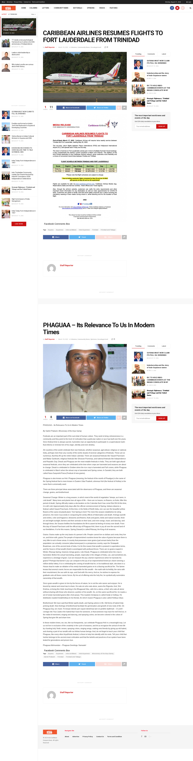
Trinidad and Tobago (108, 230)
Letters (45, 8)
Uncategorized (95, 47)
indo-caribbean (71, 230)
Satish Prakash (49, 657)
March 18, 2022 (63, 47)
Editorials (77, 8)
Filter (32, 14)
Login (189, 2)
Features (113, 8)
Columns (33, 8)
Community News (61, 8)
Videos (102, 8)
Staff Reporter (50, 47)
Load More (19, 224)
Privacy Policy (18, 2)
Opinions (90, 8)
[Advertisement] (19, 89)
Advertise (10, 2)
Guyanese (59, 230)
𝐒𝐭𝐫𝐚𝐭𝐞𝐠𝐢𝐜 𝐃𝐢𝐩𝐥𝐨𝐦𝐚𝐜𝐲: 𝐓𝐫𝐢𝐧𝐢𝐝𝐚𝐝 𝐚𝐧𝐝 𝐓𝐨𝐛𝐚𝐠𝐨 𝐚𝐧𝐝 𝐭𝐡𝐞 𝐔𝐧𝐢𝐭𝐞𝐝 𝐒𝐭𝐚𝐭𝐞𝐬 (158, 100)
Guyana (50, 230)
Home (23, 8)
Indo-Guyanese (84, 230)
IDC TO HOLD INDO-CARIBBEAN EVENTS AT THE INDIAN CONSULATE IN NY (158, 88)
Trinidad (95, 230)
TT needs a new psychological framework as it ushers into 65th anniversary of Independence (23, 42)
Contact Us (27, 2)
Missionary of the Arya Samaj (102, 653)
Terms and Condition (38, 2)
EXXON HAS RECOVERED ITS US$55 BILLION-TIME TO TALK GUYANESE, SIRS (22, 150)
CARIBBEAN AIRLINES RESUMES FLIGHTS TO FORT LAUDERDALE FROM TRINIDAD (16, 27)
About (3, 2)
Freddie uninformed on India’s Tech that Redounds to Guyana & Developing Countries (23, 125)
